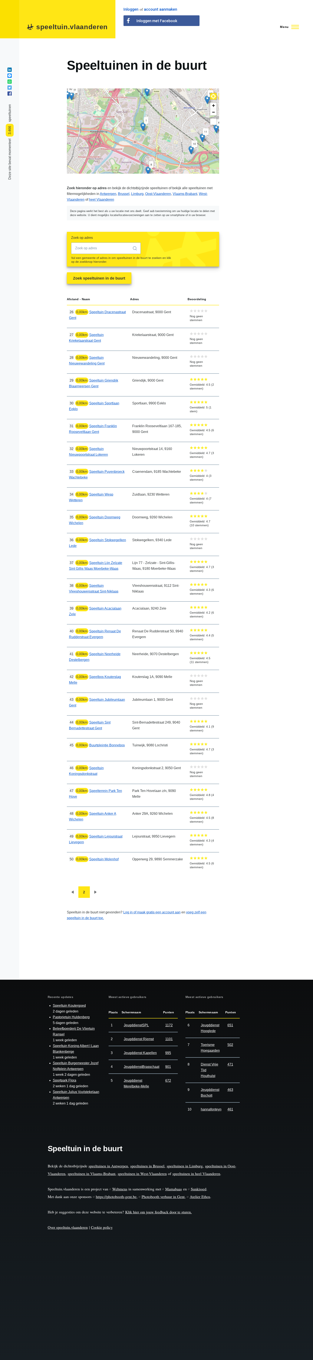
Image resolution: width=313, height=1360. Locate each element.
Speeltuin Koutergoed (69, 1005)
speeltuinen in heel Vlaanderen (196, 1173)
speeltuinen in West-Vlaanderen (142, 1173)
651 (230, 1025)
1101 (169, 1039)
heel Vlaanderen (101, 199)
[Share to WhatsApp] (9, 81)
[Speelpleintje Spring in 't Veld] (191, 150)
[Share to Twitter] (9, 87)
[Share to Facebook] (9, 93)
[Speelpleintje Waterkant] (148, 170)
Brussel (123, 194)
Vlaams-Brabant (185, 194)
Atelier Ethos (200, 1196)
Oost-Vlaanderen (158, 194)
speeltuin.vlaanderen (72, 27)
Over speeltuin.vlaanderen (68, 1227)
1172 (169, 1025)
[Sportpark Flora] (147, 92)
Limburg (137, 194)
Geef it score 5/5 (206, 310)
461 (230, 1109)
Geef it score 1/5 (191, 310)
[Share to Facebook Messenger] (9, 76)
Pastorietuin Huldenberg (71, 1017)
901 (168, 1067)
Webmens (119, 1188)
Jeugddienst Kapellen (140, 1053)
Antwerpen (108, 194)
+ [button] (213, 105)
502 (230, 1045)
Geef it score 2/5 (195, 310)
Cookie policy (102, 1227)
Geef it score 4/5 (202, 310)
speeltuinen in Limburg (185, 1165)
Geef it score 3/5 (199, 310)
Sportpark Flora (64, 1080)
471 (230, 1064)
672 (168, 1080)
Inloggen (130, 9)
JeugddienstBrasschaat (141, 1067)
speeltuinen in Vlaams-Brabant (91, 1173)
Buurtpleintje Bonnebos (107, 745)
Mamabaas (173, 1188)
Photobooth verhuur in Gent (163, 1196)
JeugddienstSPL (136, 1025)
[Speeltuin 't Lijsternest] (207, 99)
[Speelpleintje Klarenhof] (202, 138)
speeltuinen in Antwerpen (108, 1165)
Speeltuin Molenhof (104, 859)
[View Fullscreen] (213, 121)
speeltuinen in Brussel (147, 1165)
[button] (213, 96)
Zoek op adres (82, 237)
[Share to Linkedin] (9, 70)
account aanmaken (160, 9)
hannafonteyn (211, 1109)
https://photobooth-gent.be (116, 1196)
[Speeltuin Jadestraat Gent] (71, 96)
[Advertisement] (273, 122)
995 (168, 1053)
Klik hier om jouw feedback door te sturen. (158, 1211)
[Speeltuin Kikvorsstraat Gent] (67, 95)
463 (230, 1090)
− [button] (213, 112)
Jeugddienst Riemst (139, 1039)
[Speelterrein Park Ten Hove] (216, 128)
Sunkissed (198, 1188)
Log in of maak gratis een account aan (152, 912)
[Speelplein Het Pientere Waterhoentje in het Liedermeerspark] (143, 126)
